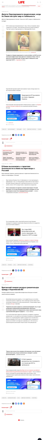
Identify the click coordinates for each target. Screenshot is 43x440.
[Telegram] (18, 135)
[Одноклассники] (24, 135)
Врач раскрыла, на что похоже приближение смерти (34, 422)
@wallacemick (33, 52)
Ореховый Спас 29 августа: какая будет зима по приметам (21, 428)
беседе (12, 303)
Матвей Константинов (10, 393)
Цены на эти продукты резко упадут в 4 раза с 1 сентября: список (34, 159)
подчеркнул (19, 60)
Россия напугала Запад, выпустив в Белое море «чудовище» (34, 428)
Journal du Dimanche (23, 192)
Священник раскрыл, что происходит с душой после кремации (21, 153)
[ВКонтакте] (21, 135)
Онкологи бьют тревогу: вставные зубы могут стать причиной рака (21, 159)
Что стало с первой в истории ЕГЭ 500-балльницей (20, 422)
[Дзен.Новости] (13, 135)
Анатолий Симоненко (10, 124)
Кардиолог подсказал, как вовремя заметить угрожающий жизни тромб (8, 422)
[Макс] (16, 135)
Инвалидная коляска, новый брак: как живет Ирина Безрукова (34, 153)
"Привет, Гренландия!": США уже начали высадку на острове (8, 159)
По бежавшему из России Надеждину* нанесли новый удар (8, 153)
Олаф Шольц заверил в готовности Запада (28, 240)
